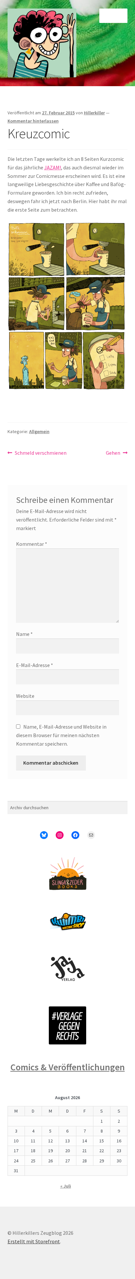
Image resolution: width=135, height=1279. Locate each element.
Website (25, 696)
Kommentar (31, 544)
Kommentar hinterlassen (33, 121)
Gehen (116, 453)
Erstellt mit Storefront (34, 1241)
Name (24, 634)
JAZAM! (52, 167)
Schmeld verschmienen (40, 453)
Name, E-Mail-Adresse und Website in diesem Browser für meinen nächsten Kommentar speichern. (61, 735)
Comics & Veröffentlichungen (67, 1067)
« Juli (65, 1186)
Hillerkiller (94, 113)
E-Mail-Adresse (34, 665)
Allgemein (39, 431)
